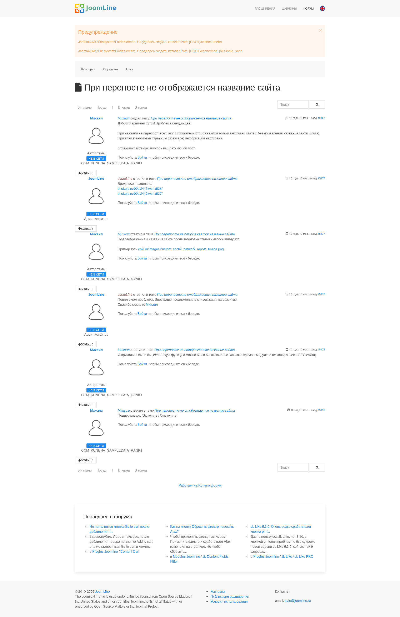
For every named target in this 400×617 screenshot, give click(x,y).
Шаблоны (289, 8)
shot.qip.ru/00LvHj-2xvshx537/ (140, 193)
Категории (88, 69)
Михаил (96, 118)
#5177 (321, 234)
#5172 (321, 178)
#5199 (321, 410)
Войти (142, 157)
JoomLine (96, 178)
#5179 (321, 349)
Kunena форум (209, 485)
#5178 (321, 294)
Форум (308, 8)
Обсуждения (110, 69)
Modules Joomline (186, 556)
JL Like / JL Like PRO (297, 556)
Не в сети (96, 158)
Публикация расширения (229, 596)
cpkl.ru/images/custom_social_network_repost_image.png (181, 249)
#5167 (321, 118)
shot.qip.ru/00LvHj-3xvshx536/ (140, 188)
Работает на (188, 485)
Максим (96, 410)
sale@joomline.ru (298, 600)
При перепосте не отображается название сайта (191, 118)
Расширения (265, 8)
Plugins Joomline (105, 551)
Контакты (217, 591)
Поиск (129, 69)
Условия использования (229, 601)
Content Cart (129, 551)
